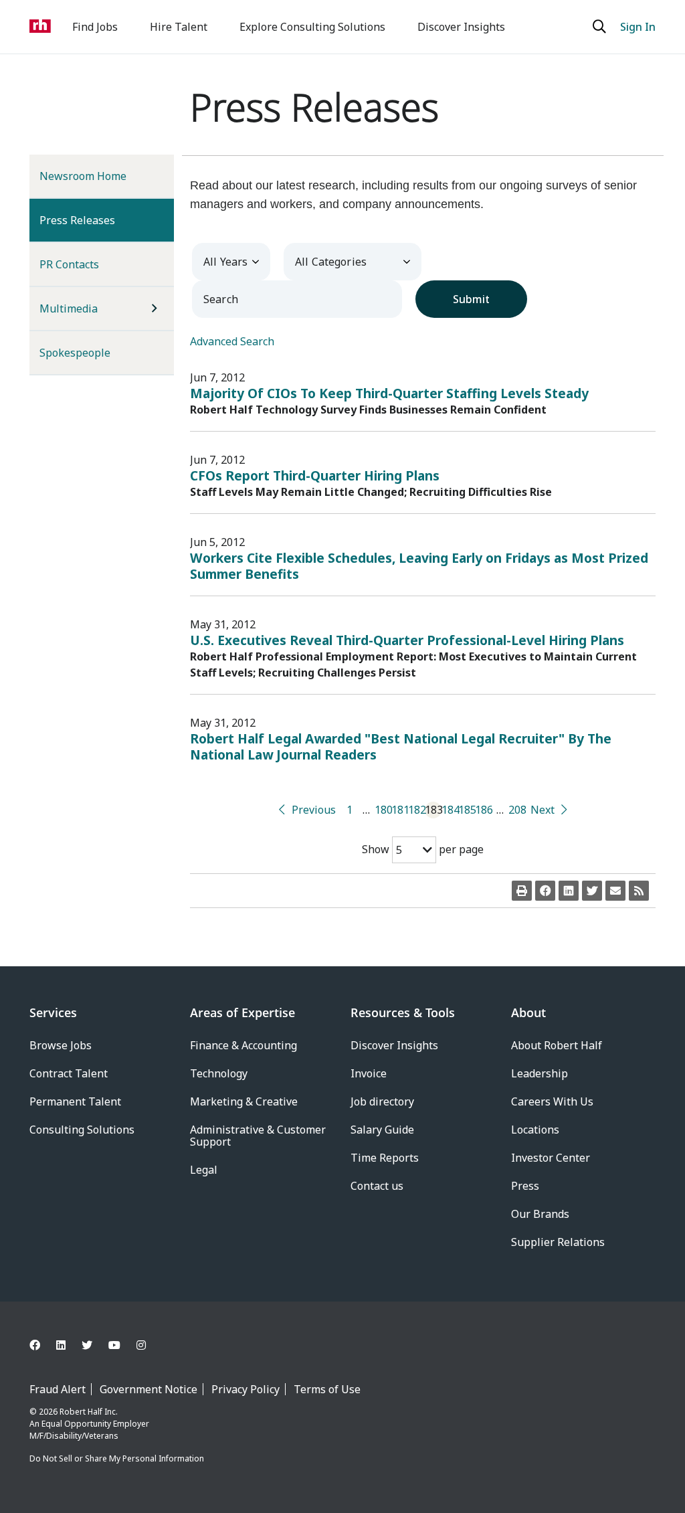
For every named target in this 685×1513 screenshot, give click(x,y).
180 (383, 809)
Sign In (638, 26)
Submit (471, 299)
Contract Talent (68, 1073)
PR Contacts (69, 264)
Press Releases (99, 220)
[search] (601, 26)
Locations (535, 1129)
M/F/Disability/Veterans (73, 1435)
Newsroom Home (82, 176)
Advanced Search (232, 341)
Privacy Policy (245, 1389)
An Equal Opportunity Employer (89, 1423)
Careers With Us (552, 1101)
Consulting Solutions (81, 1129)
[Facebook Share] (545, 891)
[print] (522, 891)
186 (483, 809)
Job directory (382, 1101)
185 (466, 809)
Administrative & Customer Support (258, 1135)
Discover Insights (461, 26)
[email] (615, 891)
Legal (203, 1169)
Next (542, 809)
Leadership (539, 1073)
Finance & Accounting (243, 1045)
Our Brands (540, 1214)
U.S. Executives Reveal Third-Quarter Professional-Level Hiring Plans (407, 640)
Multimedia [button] (68, 308)
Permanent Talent (75, 1101)
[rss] (639, 891)
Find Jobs (95, 26)
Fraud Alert (57, 1389)
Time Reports (385, 1157)
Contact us (377, 1185)
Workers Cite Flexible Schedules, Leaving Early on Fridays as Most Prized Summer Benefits (419, 566)
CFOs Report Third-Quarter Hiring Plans (314, 475)
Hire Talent (178, 26)
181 (399, 809)
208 (516, 809)
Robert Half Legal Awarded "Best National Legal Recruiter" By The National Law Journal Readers (400, 746)
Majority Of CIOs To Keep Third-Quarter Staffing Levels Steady (389, 393)
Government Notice (148, 1389)
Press (525, 1185)
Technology (219, 1073)
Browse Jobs (60, 1045)
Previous (314, 809)
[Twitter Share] (592, 891)
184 (450, 809)
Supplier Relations (558, 1242)
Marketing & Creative (244, 1101)
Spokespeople (74, 352)
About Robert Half (556, 1045)
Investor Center (550, 1157)
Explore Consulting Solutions (312, 26)
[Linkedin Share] (569, 891)
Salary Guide (382, 1129)
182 (416, 809)
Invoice (369, 1073)
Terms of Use (327, 1389)
